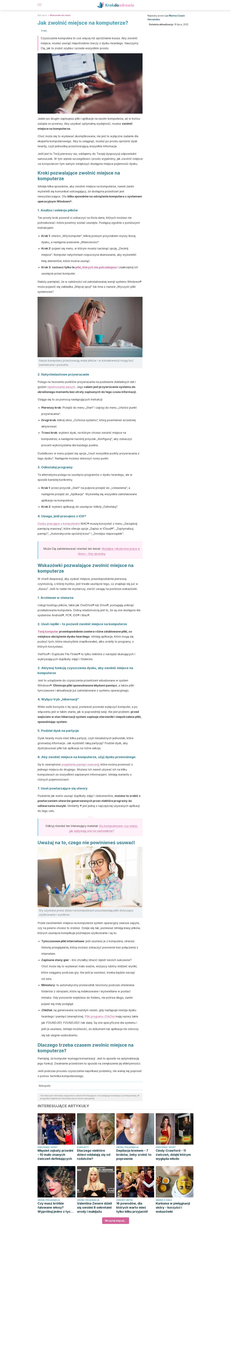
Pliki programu (100, 1016)
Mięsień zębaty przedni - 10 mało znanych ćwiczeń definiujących (55, 1155)
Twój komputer (48, 631)
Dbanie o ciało (164, 1200)
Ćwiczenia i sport (48, 1147)
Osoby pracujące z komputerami (59, 523)
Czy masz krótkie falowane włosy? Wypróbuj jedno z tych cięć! (55, 1208)
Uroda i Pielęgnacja (127, 1147)
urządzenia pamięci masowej (80, 764)
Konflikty (83, 1147)
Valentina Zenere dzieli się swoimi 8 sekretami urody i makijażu (94, 1207)
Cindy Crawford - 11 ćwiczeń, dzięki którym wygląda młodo (173, 1155)
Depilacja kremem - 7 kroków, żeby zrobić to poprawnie (133, 1155)
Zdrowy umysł (124, 1200)
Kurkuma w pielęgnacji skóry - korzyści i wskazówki (173, 1207)
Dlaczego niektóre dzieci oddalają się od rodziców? (93, 1155)
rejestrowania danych (61, 387)
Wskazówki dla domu (60, 15)
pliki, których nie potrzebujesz (96, 267)
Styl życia (42, 15)
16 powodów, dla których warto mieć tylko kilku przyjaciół (132, 1207)
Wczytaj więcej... (115, 1220)
